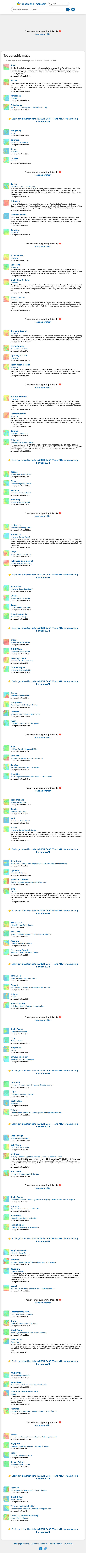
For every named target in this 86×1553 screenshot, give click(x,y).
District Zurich (31, 186)
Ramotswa (16, 586)
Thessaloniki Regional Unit (41, 988)
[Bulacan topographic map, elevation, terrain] (6, 996)
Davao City (24, 433)
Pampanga (16, 96)
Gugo (13, 1091)
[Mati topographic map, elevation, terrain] (6, 820)
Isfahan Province (21, 1289)
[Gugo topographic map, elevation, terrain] (6, 1093)
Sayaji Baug (16, 1330)
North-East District (20, 280)
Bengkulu (22, 1227)
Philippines (14, 98)
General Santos (18, 1003)
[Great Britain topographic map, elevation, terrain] (6, 1499)
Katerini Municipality (54, 1113)
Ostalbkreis (39, 758)
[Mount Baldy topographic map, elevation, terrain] (6, 1384)
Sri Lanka (14, 1455)
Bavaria (21, 1085)
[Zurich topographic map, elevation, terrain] (6, 190)
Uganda (13, 1209)
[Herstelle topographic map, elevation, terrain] (6, 1261)
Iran (12, 1289)
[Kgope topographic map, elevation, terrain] (6, 607)
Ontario (20, 934)
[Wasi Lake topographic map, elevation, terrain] (6, 933)
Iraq (12, 1148)
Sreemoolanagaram (20, 1312)
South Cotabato (25, 1006)
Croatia (13, 1138)
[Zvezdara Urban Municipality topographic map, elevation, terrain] (6, 1517)
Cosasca (15, 1487)
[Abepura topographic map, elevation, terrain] (6, 943)
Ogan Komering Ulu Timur (40, 1446)
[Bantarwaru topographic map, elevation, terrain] (6, 1217)
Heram (14, 1434)
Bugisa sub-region (24, 1209)
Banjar (35, 953)
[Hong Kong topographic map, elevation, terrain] (6, 132)
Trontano (44, 1490)
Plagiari (14, 985)
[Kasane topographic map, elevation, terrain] (6, 695)
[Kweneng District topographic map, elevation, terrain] (6, 336)
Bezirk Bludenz (31, 1323)
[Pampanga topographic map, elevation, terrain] (6, 98)
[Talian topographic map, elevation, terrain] (6, 723)
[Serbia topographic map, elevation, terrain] (6, 85)
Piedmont (18, 1490)
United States (15, 108)
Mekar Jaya (16, 922)
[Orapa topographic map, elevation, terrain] (6, 642)
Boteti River (16, 649)
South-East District (26, 443)
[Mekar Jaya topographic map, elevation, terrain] (6, 924)
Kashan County (33, 1289)
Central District (18, 413)
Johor (20, 1041)
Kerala (17, 1314)
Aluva (23, 1314)
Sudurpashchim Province (25, 714)
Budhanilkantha (46, 777)
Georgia (24, 617)
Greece (13, 988)
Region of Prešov (24, 1411)
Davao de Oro (24, 723)
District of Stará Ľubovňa (40, 1411)
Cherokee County (19, 614)
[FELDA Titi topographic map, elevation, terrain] (6, 1375)
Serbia (14, 80)
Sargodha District (31, 749)
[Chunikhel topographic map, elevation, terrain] (6, 776)
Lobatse (14, 158)
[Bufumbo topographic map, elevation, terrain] (6, 1208)
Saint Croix (16, 861)
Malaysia (14, 1041)
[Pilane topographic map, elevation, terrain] (6, 483)
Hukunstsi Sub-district (22, 561)
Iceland (13, 1050)
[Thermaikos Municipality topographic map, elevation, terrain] (6, 1508)
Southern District (19, 396)
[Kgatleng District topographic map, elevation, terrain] (6, 357)
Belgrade (15, 140)
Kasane (14, 693)
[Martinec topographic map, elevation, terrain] (6, 1411)
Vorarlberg (20, 1323)
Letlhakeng (16, 525)
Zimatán (14, 765)
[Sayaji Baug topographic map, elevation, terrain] (6, 1332)
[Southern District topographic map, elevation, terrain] (6, 402)
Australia (14, 1032)
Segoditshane (17, 800)
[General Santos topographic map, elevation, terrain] (6, 1005)
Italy (12, 1490)
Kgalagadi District (25, 563)
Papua (21, 943)
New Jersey (16, 1339)
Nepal (13, 65)
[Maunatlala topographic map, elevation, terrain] (6, 540)
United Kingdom (16, 1499)
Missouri (25, 349)
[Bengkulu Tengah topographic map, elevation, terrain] (6, 1252)
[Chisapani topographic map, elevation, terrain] (6, 713)
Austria (13, 1323)
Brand (13, 1321)
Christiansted (62, 864)
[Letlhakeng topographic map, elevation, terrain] (6, 527)
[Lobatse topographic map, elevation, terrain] (6, 160)
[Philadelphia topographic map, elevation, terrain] (6, 107)
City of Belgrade (22, 142)
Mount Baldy (17, 1382)
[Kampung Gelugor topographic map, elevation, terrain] (6, 1059)
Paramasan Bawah (19, 950)
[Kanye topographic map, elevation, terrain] (6, 553)
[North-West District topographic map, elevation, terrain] (6, 370)
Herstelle (15, 1259)
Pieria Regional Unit (39, 1113)
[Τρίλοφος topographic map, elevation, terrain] (6, 1112)
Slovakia (14, 1411)
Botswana (14, 161)
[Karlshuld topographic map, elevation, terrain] (6, 1084)
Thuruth (30, 1314)
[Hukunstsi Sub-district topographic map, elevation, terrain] (6, 563)
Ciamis (14, 809)
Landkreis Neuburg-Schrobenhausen (39, 1085)
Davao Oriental (25, 821)
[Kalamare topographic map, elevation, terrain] (6, 598)
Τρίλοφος (15, 1110)
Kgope (13, 605)
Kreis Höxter (41, 1262)
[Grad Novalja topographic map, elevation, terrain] (6, 1138)
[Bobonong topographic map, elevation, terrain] (6, 501)
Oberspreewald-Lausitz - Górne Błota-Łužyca (45, 1157)
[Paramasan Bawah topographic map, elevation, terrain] (6, 952)
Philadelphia (16, 105)
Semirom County (34, 1437)
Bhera (13, 746)
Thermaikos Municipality (22, 1506)
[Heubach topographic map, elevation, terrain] (6, 758)
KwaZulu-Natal (26, 1200)
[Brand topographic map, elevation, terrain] (6, 1323)
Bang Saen (16, 976)
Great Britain (17, 1497)
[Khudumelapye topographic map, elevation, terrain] (6, 669)
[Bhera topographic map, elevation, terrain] (6, 748)
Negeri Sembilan (24, 1376)
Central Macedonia (24, 988)
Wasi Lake (15, 931)
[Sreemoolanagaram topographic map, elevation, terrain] (6, 1314)
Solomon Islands (19, 214)
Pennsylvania (26, 108)
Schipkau (15, 1154)
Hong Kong (16, 130)
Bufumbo (15, 1206)
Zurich (14, 184)
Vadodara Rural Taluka (30, 1333)
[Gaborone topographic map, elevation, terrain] (6, 270)
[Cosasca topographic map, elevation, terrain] (6, 1489)
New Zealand (15, 1103)
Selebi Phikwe (17, 255)
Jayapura (28, 943)
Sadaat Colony (18, 1462)
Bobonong (15, 499)
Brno (13, 889)
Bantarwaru (16, 1215)
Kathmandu (35, 777)
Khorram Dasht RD (47, 1289)
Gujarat (18, 1333)
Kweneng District (19, 331)
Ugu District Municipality (41, 1200)
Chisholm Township (44, 934)
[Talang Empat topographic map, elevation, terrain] (6, 1227)
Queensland (22, 1032)
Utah (23, 705)
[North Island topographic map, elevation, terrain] (6, 1103)
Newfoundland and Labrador (24, 1391)
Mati (13, 818)
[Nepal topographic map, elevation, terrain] (6, 70)
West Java (22, 812)
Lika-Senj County (23, 1138)
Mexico (13, 767)
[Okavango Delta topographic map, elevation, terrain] (6, 660)
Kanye (13, 551)
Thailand (14, 978)
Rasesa (14, 472)
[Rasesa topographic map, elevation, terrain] (6, 474)
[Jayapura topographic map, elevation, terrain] (6, 1275)
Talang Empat (17, 1225)
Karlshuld (15, 1082)
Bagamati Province (23, 777)
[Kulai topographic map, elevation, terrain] (6, 1040)
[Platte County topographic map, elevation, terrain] (6, 348)
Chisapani (15, 711)
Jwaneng (15, 230)
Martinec (15, 1409)
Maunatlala (16, 534)
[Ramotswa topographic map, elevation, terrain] (6, 588)
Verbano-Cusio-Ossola (31, 1490)
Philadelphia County (40, 108)
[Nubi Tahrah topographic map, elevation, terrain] (6, 1147)
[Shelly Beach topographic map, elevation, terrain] (6, 1031)
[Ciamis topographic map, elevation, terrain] (6, 811)
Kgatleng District (19, 355)
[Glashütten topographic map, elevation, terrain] (6, 1173)
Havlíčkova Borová (19, 879)
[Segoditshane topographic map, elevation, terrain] (6, 802)
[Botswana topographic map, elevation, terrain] (6, 205)
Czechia (13, 882)
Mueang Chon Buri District (27, 978)
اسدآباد (14, 1286)
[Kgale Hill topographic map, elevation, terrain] (6, 872)
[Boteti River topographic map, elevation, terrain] (6, 651)
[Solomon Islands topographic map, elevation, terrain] (6, 219)
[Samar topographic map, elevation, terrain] (6, 151)
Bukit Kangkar (29, 1059)
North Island (17, 1101)
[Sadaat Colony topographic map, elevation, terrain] (6, 1464)
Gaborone (15, 265)
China (13, 133)
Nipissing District (30, 934)
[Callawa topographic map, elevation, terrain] (6, 433)
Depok (30, 925)
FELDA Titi (16, 1373)
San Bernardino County (38, 1385)
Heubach (15, 756)
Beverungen (51, 1262)
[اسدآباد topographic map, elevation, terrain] (6, 1288)
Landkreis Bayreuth (33, 1174)
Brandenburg (23, 1157)
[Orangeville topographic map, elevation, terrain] (6, 704)
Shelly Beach (17, 1029)
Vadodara (43, 1333)
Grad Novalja (17, 1136)
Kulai (13, 1038)
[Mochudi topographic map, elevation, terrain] (6, 492)
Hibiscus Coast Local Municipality (63, 1200)
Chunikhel (15, 774)
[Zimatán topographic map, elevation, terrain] (6, 767)
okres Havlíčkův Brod (38, 882)
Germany (14, 758)
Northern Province (25, 1455)
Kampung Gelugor (19, 1057)
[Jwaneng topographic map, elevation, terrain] (6, 232)
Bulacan (14, 994)
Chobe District (24, 696)
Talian (13, 721)
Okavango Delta (18, 658)
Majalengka (32, 1218)
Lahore (27, 1465)
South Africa (15, 1200)
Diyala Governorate (22, 1148)
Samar (14, 149)
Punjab (20, 749)
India (12, 1314)
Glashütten (16, 1171)
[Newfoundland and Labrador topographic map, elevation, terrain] (6, 1397)
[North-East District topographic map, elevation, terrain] (6, 286)
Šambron (54, 1411)
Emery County (32, 705)
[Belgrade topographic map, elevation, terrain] (6, 142)
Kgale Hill (15, 870)
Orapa (13, 640)
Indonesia (14, 812)
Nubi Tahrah (16, 1145)
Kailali (38, 714)
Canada (13, 934)
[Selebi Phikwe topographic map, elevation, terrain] (6, 257)
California (25, 1385)
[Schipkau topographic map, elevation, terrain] (6, 1160)
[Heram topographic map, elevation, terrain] (6, 1436)
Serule (14, 827)
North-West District (20, 365)
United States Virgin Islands (31, 864)
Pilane (13, 481)
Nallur (13, 1453)
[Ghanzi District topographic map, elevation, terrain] (6, 303)
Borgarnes (16, 1047)
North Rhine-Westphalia (27, 1262)
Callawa (14, 431)
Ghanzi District (18, 297)
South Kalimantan (25, 953)
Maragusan (35, 723)
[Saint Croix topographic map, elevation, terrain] (6, 863)
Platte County (17, 346)
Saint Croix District (49, 864)
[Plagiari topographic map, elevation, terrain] (6, 987)
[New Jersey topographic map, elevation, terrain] (6, 1345)
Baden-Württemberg (26, 758)
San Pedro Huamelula (31, 767)
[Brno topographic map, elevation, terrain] (6, 895)
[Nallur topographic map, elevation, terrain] (6, 1455)
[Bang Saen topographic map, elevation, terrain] (6, 978)
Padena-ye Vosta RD (49, 1437)
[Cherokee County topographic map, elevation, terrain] (6, 616)
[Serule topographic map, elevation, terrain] (6, 833)
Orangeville (16, 702)
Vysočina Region (24, 882)
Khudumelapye (18, 667)
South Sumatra (24, 1446)
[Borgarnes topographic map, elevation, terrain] (6, 1049)
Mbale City (35, 1209)
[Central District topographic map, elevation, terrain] (6, 419)
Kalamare (15, 596)
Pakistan (14, 749)
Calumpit (30, 1094)
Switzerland (15, 186)
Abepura (15, 941)
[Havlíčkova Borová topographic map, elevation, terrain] (6, 881)
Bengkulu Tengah (33, 1227)
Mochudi (15, 490)
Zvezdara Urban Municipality (24, 1515)
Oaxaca (20, 767)
